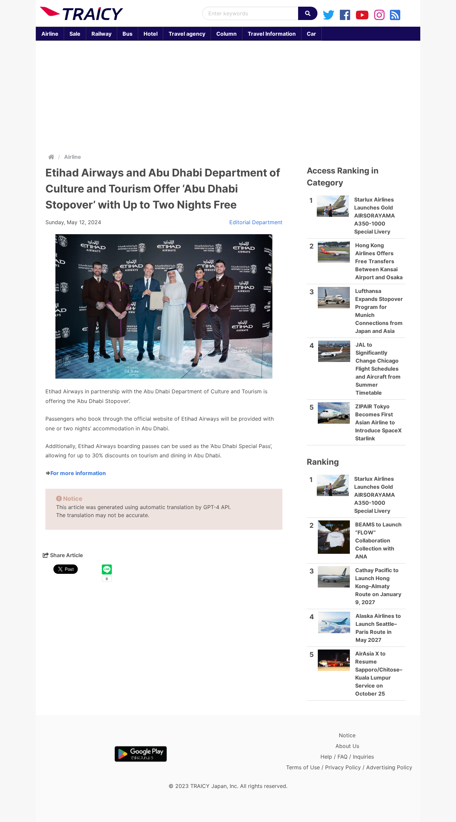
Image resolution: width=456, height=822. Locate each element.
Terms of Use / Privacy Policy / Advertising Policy (349, 767)
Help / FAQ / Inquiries (347, 756)
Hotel (151, 33)
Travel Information (272, 33)
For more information (78, 473)
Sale (74, 33)
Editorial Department (255, 222)
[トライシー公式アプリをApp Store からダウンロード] (78, 754)
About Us (347, 746)
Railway (101, 33)
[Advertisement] (228, 95)
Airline (49, 33)
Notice (347, 735)
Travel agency (187, 33)
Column (226, 33)
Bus (128, 33)
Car (311, 33)
